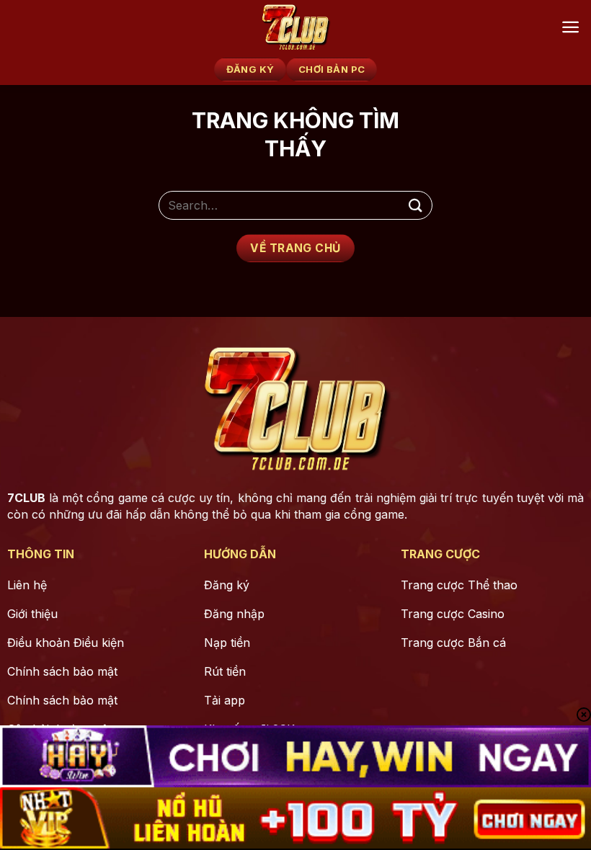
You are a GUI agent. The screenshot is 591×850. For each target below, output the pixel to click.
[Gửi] (415, 206)
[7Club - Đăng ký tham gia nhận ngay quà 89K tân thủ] (295, 27)
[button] (570, 27)
